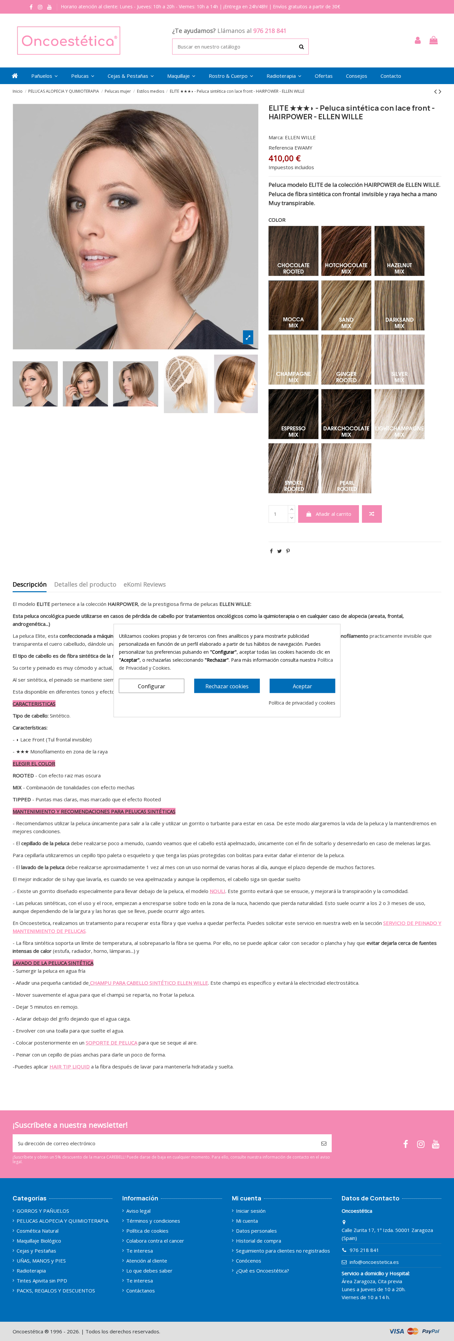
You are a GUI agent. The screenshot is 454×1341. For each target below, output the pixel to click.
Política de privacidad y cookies (302, 703)
